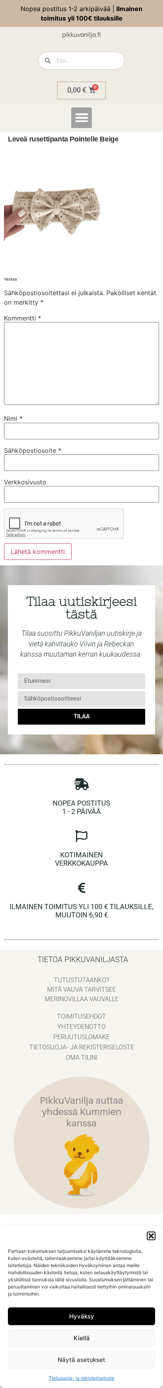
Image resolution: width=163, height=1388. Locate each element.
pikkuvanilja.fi (81, 34)
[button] (151, 1236)
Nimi (13, 418)
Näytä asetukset (81, 1360)
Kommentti (22, 318)
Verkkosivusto (25, 482)
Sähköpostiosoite (32, 450)
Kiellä (82, 1338)
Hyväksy (81, 1316)
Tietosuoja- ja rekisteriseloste (81, 1378)
